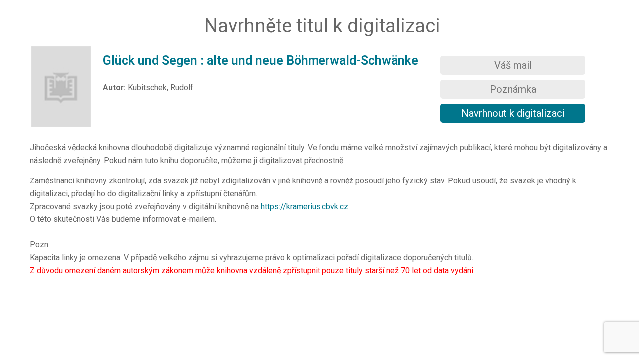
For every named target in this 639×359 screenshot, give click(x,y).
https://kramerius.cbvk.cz (304, 206)
